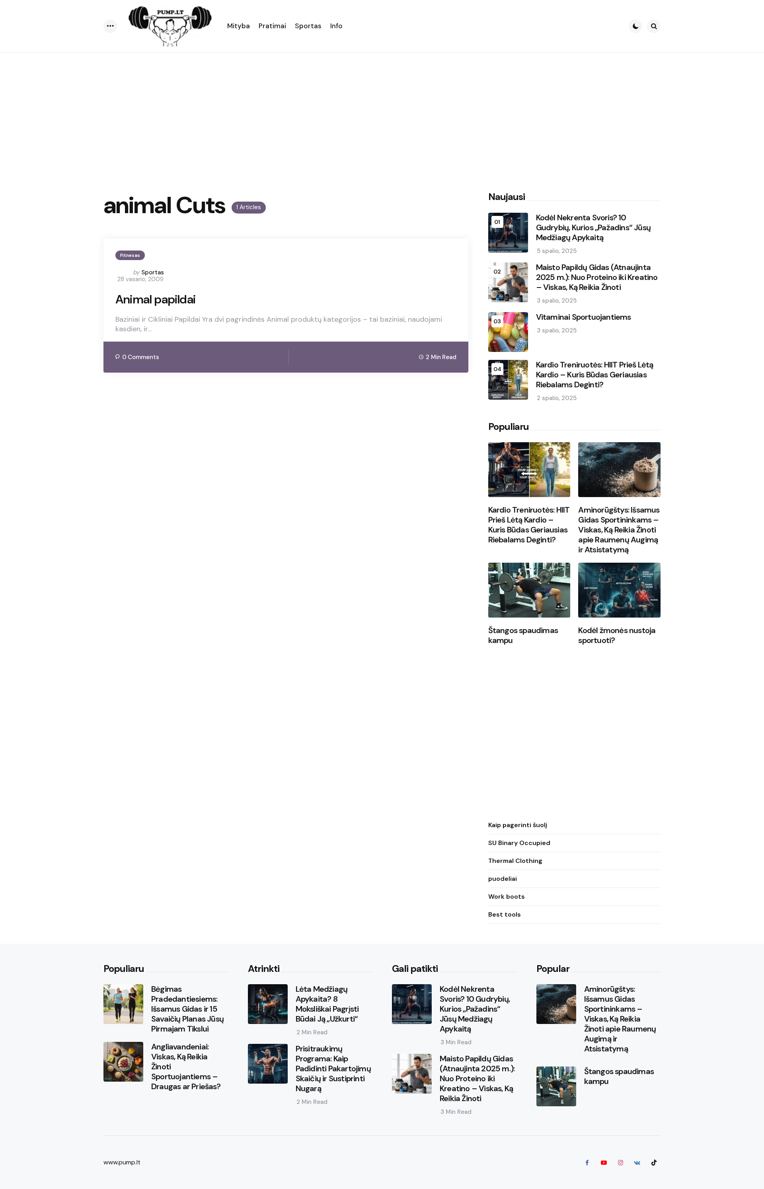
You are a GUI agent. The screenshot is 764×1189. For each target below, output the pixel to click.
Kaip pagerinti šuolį (517, 825)
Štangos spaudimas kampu (523, 635)
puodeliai (502, 878)
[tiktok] (654, 1162)
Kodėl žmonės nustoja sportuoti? (616, 635)
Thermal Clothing (515, 861)
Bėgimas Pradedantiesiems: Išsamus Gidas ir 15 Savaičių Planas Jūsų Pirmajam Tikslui (187, 1009)
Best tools (504, 914)
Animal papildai (155, 299)
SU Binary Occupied (519, 843)
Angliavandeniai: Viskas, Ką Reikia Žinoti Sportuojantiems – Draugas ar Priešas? (185, 1067)
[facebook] (587, 1162)
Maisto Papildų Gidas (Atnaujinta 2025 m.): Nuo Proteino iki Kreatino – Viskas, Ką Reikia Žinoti (597, 277)
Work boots (506, 896)
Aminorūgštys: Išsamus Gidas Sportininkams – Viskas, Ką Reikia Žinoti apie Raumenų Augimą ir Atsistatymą (618, 530)
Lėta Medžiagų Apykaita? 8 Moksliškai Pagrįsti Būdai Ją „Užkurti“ (327, 1004)
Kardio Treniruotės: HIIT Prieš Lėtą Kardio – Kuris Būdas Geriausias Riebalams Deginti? (594, 375)
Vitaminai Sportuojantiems (583, 317)
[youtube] (603, 1162)
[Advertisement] (382, 112)
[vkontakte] (637, 1162)
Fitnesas (130, 255)
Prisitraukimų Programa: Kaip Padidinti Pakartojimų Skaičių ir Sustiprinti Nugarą (333, 1069)
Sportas (152, 272)
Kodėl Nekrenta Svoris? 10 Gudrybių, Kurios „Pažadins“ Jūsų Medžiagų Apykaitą (593, 228)
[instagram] (620, 1162)
